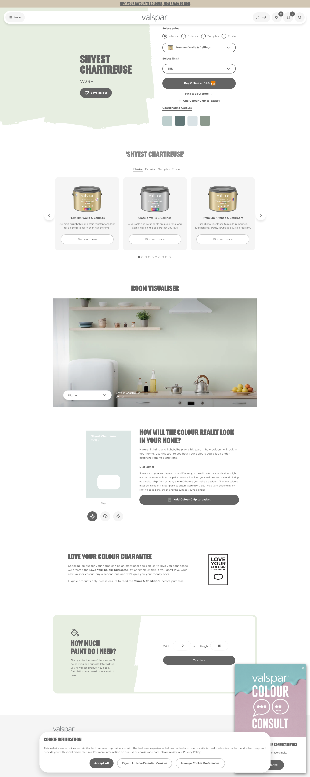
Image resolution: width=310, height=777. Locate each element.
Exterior (150, 169)
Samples (164, 169)
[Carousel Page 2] (142, 257)
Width (167, 646)
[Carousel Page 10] (170, 257)
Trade (176, 169)
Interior (138, 169)
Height (204, 646)
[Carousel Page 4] (149, 257)
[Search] (300, 17)
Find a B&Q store (197, 93)
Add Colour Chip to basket (201, 100)
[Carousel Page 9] (166, 257)
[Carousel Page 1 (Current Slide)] (139, 257)
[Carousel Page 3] (146, 257)
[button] (15, 17)
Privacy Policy (191, 752)
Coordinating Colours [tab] (177, 108)
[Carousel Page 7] (159, 257)
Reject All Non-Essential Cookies (144, 763)
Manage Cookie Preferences (200, 763)
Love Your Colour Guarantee (108, 570)
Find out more (87, 239)
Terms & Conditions (147, 581)
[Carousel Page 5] (153, 257)
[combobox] (199, 47)
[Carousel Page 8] (163, 257)
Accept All (101, 763)
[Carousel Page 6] (156, 257)
